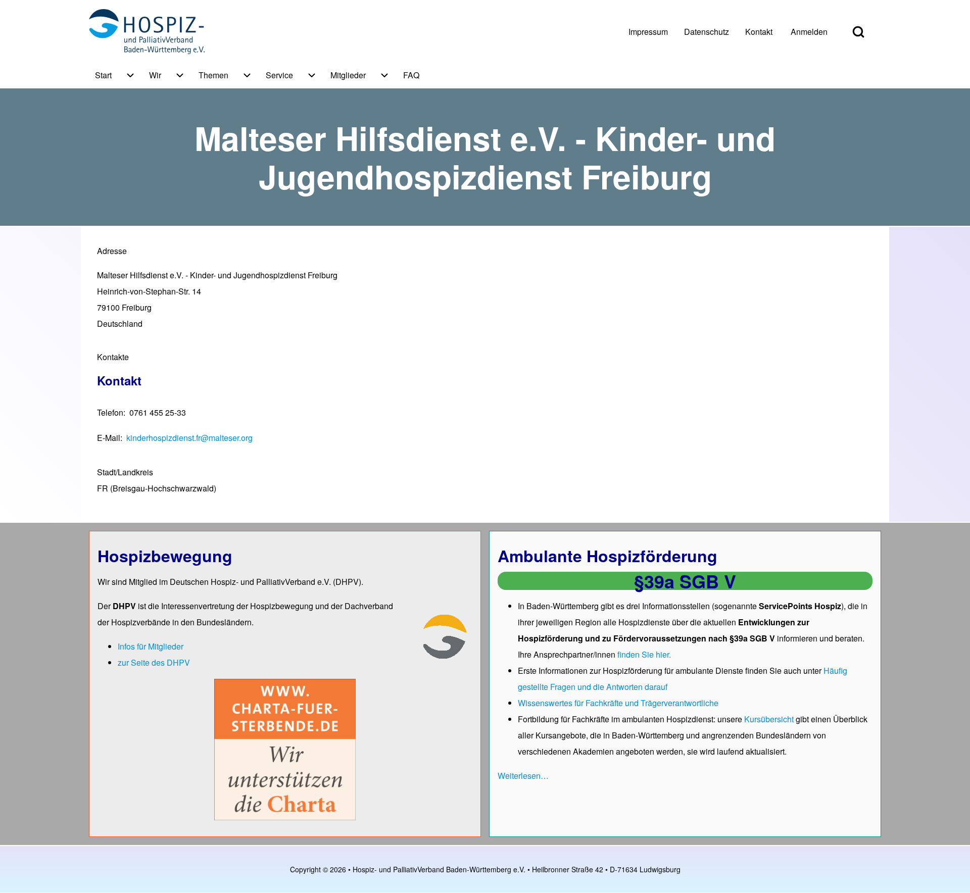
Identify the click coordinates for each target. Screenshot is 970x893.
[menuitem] (648, 31)
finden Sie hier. (644, 654)
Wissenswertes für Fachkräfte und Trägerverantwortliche (618, 703)
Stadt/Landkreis (125, 472)
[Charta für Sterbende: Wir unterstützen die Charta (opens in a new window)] (285, 749)
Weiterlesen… (523, 775)
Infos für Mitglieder (150, 646)
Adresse (112, 251)
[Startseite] (147, 31)
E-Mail (108, 437)
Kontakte (113, 357)
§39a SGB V (685, 581)
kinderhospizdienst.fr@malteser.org (189, 437)
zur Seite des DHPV (154, 662)
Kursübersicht (770, 719)
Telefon (110, 412)
